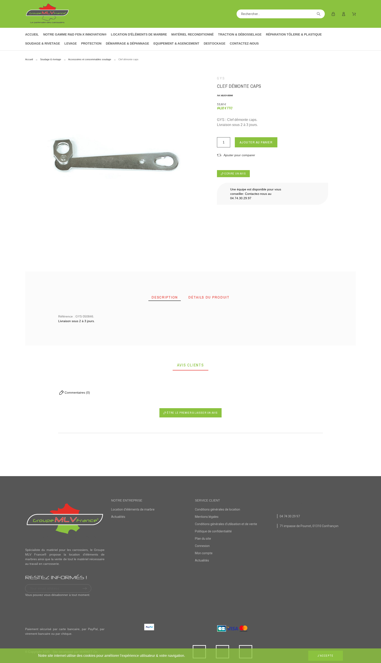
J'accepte (326, 655)
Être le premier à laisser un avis (192, 413)
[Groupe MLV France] (47, 14)
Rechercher (319, 13)
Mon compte (204, 553)
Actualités (118, 516)
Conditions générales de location (217, 509)
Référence (56, 359)
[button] (236, 155)
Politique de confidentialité (213, 531)
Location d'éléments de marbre (133, 509)
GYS (221, 78)
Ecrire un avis (235, 173)
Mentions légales (207, 516)
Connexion (202, 546)
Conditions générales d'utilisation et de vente (226, 524)
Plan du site (203, 538)
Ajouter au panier (256, 142)
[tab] (164, 297)
